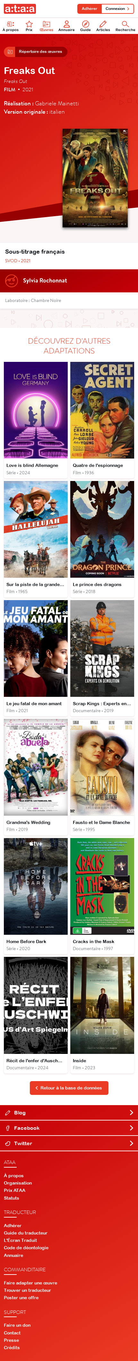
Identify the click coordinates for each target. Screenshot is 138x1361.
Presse (11, 1340)
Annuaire (66, 30)
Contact (12, 1332)
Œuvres (46, 30)
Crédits (12, 1347)
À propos (11, 30)
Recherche (125, 30)
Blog (19, 1112)
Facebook (26, 1128)
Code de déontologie (26, 1247)
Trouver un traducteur (27, 1290)
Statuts (11, 1198)
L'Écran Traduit (20, 1240)
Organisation (18, 1183)
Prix (29, 30)
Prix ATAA (14, 1190)
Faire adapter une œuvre (30, 1282)
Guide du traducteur (25, 1232)
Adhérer (89, 8)
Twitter (22, 1143)
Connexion (115, 8)
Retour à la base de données (71, 1087)
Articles (103, 30)
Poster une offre (21, 1297)
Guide (85, 30)
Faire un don (17, 1325)
